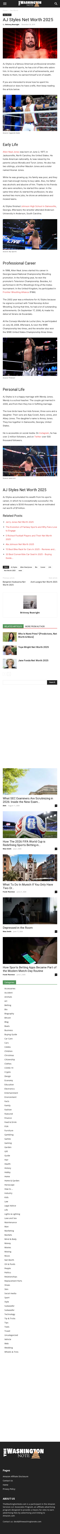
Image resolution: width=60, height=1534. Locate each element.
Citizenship (9, 1059)
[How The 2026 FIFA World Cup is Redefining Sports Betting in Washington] (30, 824)
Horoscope (9, 1184)
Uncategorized (11, 1335)
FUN (6, 1126)
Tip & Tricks (9, 1318)
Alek (4, 806)
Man (6, 1226)
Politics (7, 1272)
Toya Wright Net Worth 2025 (33, 647)
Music (7, 1255)
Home (5, 10)
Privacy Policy (9, 1489)
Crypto (7, 1072)
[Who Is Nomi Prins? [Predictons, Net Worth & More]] (10, 637)
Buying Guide (10, 1034)
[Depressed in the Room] (30, 910)
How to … (8, 1189)
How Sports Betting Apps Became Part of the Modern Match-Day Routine (30, 969)
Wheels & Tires (11, 1352)
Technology (9, 1314)
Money (7, 1243)
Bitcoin (7, 1017)
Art (5, 1001)
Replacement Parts (13, 1281)
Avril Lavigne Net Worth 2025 (44, 582)
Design (7, 1076)
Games (7, 1139)
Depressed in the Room (18, 927)
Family (7, 1105)
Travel (7, 1331)
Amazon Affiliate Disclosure (15, 1476)
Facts (6, 1101)
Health (7, 1164)
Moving (7, 1251)
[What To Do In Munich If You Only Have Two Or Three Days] (30, 867)
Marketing (9, 1230)
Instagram (44, 433)
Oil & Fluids (9, 1264)
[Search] (56, 4)
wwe (20, 570)
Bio (36, 567)
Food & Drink (10, 1122)
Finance (8, 1118)
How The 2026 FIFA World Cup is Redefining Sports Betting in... (24, 843)
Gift (6, 1151)
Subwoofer (9, 1306)
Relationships (10, 1276)
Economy (8, 1080)
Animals (8, 997)
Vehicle (7, 1339)
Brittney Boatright (12, 24)
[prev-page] (4, 674)
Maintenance (10, 1222)
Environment (10, 1097)
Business (8, 1030)
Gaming (8, 1143)
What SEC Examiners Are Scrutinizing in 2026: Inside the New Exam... (28, 800)
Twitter (37, 436)
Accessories (9, 988)
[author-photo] (30, 609)
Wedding (8, 1347)
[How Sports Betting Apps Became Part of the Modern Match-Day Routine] (30, 950)
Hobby (7, 1172)
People (7, 1268)
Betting (7, 1005)
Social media (10, 1293)
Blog (6, 1022)
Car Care (8, 1038)
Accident (8, 992)
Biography (9, 1013)
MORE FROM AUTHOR (35, 626)
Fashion (8, 1109)
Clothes (7, 1063)
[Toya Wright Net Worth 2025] (10, 650)
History (7, 1168)
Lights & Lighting (12, 1214)
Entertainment (11, 1093)
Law (6, 1201)
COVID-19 (8, 1068)
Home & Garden (11, 1180)
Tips (6, 1322)
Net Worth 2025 (9, 570)
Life (49, 567)
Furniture (8, 1130)
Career (42, 567)
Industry (8, 1193)
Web (6, 1343)
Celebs (7, 1047)
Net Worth (14, 10)
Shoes (7, 1285)
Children (8, 1051)
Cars (6, 1042)
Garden (7, 1147)
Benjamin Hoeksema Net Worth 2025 (14, 583)
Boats (7, 1026)
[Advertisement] (30, 727)
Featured (8, 1113)
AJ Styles (14, 567)
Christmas (9, 1055)
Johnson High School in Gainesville (38, 206)
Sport (6, 1297)
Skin (6, 1289)
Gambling (9, 1134)
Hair (6, 1159)
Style (6, 1301)
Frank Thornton (9, 892)
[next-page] (9, 674)
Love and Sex (10, 1218)
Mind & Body (10, 1239)
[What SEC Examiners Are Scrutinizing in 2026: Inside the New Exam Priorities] (30, 781)
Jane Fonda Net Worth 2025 (33, 660)
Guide (7, 1155)
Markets (8, 1235)
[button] (4, 4)
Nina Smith (7, 849)
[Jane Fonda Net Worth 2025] (10, 664)
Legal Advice (10, 1205)
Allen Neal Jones (11, 151)
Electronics (9, 1088)
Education (9, 1084)
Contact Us (8, 1480)
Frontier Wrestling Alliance (16, 292)
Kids (6, 1197)
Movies (7, 1247)
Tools (6, 1326)
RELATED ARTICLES (13, 626)
